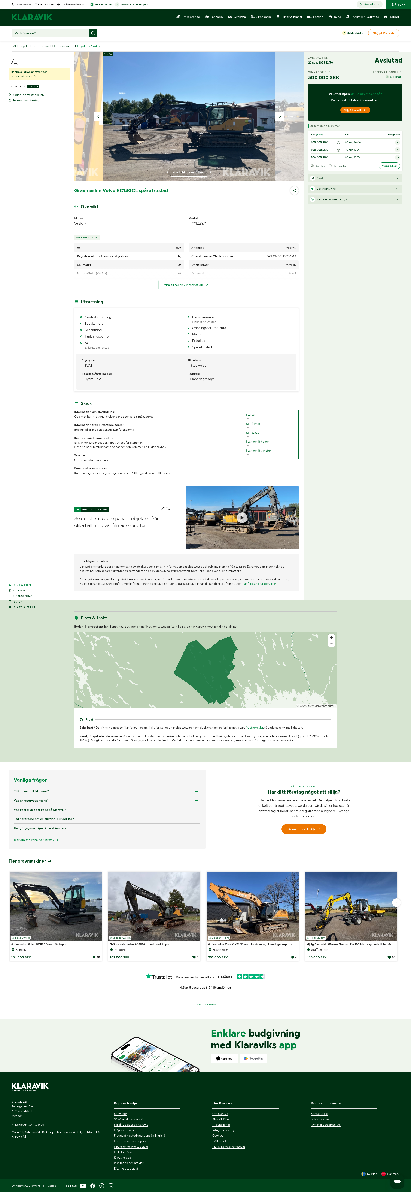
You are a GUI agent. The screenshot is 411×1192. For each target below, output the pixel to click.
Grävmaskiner (64, 46)
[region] (205, 670)
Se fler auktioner (22, 76)
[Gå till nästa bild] (396, 902)
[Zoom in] (331, 637)
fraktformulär (254, 727)
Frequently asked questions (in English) (139, 1135)
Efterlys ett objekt (126, 1168)
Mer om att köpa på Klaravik (34, 840)
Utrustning (23, 596)
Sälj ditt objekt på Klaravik (131, 1124)
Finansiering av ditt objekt (131, 1146)
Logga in (400, 4)
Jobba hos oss (320, 1119)
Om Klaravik (220, 1113)
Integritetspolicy (223, 1130)
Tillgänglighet (221, 1124)
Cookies (217, 1135)
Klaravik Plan (220, 1119)
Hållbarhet (219, 1141)
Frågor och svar (124, 1130)
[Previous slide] (98, 116)
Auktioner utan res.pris (134, 4)
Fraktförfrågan (123, 1152)
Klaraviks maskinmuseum (228, 1146)
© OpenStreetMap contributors (316, 706)
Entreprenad (42, 46)
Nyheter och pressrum (326, 1124)
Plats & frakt (24, 607)
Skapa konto (371, 4)
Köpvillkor (120, 1113)
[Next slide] (279, 116)
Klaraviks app (122, 1157)
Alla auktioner (103, 4)
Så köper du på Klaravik (129, 1119)
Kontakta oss (23, 4)
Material (52, 1185)
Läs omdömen (205, 1004)
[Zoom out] (331, 644)
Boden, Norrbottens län (28, 95)
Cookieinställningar (73, 4)
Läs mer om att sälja (301, 829)
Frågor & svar (46, 4)
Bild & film (22, 584)
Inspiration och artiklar (128, 1163)
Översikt (20, 590)
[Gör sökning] (93, 33)
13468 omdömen (219, 988)
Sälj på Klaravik (353, 110)
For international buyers (130, 1141)
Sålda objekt (355, 32)
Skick (17, 601)
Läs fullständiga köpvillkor (259, 583)
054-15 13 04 (36, 1125)
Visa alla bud (389, 165)
